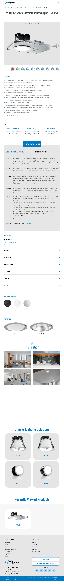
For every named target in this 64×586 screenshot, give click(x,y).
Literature (7, 271)
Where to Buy (51, 129)
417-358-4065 (9, 570)
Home (7, 7)
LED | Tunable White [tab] (15, 151)
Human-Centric (36, 551)
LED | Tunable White (10, 242)
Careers (7, 542)
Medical (27, 7)
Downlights (19, 7)
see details (29, 223)
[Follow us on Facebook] (45, 570)
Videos (6, 285)
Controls (34, 549)
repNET (7, 554)
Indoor (13, 7)
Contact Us (8, 551)
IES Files (7, 251)
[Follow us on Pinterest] (49, 570)
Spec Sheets (8, 239)
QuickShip (35, 547)
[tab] (20, 151)
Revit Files (7, 258)
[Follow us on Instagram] (54, 570)
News (7, 544)
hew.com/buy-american (32, 219)
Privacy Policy (41, 577)
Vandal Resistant (37, 7)
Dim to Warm (8, 245)
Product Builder (32, 129)
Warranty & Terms (10, 549)
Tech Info (7, 278)
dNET (6, 556)
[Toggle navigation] (58, 2)
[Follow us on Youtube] (41, 570)
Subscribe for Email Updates (45, 564)
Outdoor (34, 544)
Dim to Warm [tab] (41, 151)
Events (7, 547)
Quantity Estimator (13, 129)
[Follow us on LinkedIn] (37, 570)
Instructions (8, 265)
